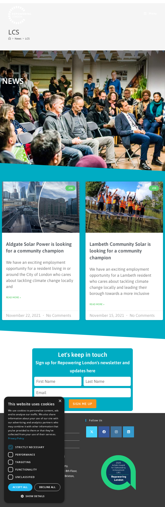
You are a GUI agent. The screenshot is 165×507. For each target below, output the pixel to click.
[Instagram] (116, 431)
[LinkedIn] (128, 431)
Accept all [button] (20, 487)
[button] (34, 496)
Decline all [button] (47, 487)
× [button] (59, 401)
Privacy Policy (16, 438)
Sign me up (82, 404)
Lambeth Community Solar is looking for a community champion (120, 250)
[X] (91, 431)
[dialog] (34, 450)
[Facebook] (103, 431)
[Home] (9, 38)
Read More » (13, 297)
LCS (27, 38)
